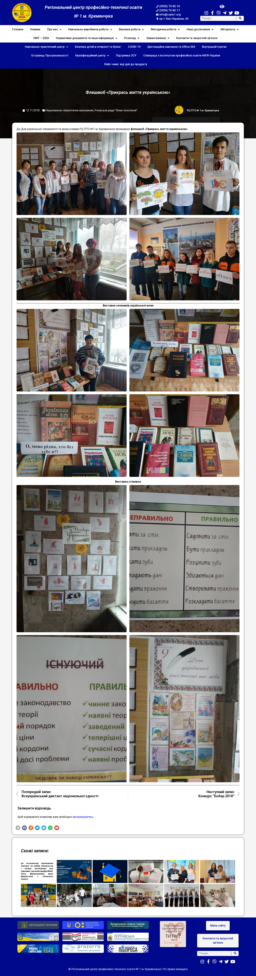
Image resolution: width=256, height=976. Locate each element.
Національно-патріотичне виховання (69, 110)
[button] (18, 827)
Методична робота (163, 29)
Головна (17, 29)
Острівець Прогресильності (49, 55)
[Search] (240, 18)
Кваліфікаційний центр (90, 55)
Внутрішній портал (214, 46)
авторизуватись (83, 817)
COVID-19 (134, 46)
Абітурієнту (227, 29)
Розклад (130, 38)
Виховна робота (129, 29)
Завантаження (156, 38)
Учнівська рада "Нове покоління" (115, 110)
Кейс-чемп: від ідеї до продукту (125, 64)
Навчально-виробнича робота (88, 29)
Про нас (52, 29)
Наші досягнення (198, 29)
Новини (35, 29)
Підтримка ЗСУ (126, 55)
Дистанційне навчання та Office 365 (171, 46)
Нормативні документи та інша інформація (85, 38)
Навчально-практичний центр (45, 46)
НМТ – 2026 (41, 38)
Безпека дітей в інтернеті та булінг (98, 46)
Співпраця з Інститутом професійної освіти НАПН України (181, 55)
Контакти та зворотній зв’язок (197, 38)
